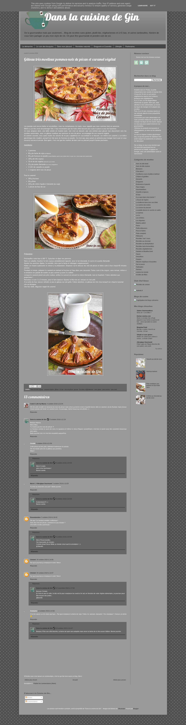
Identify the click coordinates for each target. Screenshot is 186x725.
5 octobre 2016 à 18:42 (49, 517)
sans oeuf (114, 389)
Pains (138, 225)
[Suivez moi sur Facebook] (136, 64)
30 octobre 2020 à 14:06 (45, 560)
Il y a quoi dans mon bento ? (145, 197)
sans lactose (106, 389)
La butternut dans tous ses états (147, 202)
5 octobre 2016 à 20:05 (64, 463)
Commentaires (32, 701)
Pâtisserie (139, 236)
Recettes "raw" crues (143, 238)
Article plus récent (31, 680)
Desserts (139, 179)
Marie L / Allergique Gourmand (41, 483)
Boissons (139, 169)
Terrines (139, 269)
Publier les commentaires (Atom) (45, 683)
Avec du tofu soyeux (37, 389)
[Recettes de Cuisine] (142, 284)
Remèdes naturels (82, 46)
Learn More (143, 6)
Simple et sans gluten (144, 335)
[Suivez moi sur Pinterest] (146, 64)
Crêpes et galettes (142, 176)
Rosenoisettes (35, 517)
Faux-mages (140, 187)
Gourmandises (141, 189)
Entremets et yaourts (143, 184)
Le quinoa (139, 213)
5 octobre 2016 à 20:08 (64, 537)
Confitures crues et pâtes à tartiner (148, 174)
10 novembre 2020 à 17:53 (65, 588)
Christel (33, 560)
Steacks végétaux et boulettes (146, 262)
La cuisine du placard (143, 207)
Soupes (138, 259)
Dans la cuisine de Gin (38, 419)
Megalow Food (142, 327)
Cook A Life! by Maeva (38, 404)
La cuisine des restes (143, 205)
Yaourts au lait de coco (154, 359)
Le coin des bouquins (44, 46)
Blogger (136, 709)
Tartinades (139, 267)
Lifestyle (118, 46)
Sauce (138, 254)
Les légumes (140, 220)
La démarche (27, 46)
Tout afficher (158, 348)
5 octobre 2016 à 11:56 (44, 443)
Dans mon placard (64, 46)
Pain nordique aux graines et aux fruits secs (153, 385)
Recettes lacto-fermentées (145, 246)
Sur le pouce (140, 264)
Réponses (35, 459)
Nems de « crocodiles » (144, 312)
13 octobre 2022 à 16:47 (64, 628)
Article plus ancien (119, 680)
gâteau (57, 389)
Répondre (33, 412)
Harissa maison (151, 371)
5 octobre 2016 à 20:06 (64, 499)
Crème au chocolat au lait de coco (154, 397)
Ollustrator (121, 709)
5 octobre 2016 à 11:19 (58, 419)
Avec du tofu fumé (142, 164)
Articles (29, 697)
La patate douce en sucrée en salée (148, 210)
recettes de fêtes (141, 275)
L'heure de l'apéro (142, 200)
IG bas (61, 389)
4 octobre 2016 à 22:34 (55, 404)
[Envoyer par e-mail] (30, 386)
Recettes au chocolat (143, 241)
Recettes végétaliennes (86, 389)
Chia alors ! (140, 171)
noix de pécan (68, 389)
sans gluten (97, 389)
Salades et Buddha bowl (144, 251)
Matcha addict (141, 223)
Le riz (138, 215)
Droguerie (139, 182)
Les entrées (140, 218)
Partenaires (130, 46)
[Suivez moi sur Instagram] (141, 64)
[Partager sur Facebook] (37, 386)
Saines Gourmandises (145, 311)
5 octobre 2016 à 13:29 (61, 483)
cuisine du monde (142, 272)
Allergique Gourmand (144, 342)
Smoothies (139, 256)
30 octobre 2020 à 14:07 (45, 573)
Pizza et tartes (141, 231)
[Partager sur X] (35, 386)
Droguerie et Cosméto (102, 46)
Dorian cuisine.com (144, 316)
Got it (153, 6)
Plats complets (141, 233)
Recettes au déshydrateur (145, 244)
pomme (76, 389)
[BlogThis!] (32, 386)
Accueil (75, 680)
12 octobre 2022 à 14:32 (46, 611)
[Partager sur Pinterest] (40, 386)
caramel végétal (49, 389)
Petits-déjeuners (141, 228)
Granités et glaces (142, 192)
